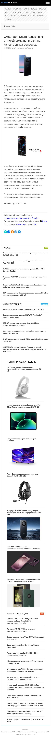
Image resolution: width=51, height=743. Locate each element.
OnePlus (9, 19)
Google (31, 16)
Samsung (17, 9)
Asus (20, 12)
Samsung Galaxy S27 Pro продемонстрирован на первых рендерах (23, 547)
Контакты (25, 729)
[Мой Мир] (19, 231)
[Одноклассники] (12, 231)
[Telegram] (15, 231)
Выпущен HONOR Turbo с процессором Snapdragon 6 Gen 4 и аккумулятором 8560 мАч (24, 512)
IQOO (7, 12)
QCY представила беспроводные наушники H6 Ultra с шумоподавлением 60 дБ (24, 369)
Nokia (13, 12)
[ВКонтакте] (8, 231)
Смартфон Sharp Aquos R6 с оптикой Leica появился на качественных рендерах (23, 40)
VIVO (26, 12)
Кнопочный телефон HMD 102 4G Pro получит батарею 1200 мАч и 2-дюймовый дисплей (25, 687)
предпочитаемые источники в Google (21, 218)
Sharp (14, 26)
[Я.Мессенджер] (5, 231)
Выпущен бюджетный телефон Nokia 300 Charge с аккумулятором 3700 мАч (23, 580)
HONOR (26, 9)
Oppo (39, 12)
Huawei (42, 9)
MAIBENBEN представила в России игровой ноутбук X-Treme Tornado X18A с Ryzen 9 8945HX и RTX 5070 (24, 349)
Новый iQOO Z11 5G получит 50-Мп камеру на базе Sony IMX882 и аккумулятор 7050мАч (22, 621)
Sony (32, 12)
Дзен (44, 221)
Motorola (14, 16)
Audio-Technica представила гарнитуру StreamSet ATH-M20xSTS (22, 475)
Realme (34, 9)
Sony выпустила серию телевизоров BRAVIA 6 (23, 309)
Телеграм (20, 224)
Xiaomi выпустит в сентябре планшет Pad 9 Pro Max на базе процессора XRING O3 (23, 406)
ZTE (6, 16)
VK (34, 224)
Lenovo (40, 16)
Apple (23, 16)
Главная (7, 26)
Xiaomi (8, 9)
